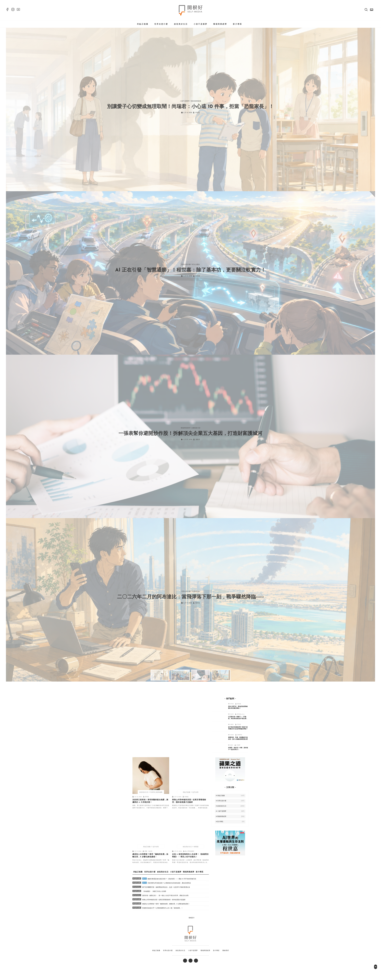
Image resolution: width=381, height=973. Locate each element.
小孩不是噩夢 (200, 24)
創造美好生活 (181, 24)
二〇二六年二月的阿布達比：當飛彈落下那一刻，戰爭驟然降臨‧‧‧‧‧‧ (190, 597)
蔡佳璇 (239, 703)
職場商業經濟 (220, 24)
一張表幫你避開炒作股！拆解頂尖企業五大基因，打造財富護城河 (190, 433)
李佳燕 (239, 724)
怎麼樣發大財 (195, 428)
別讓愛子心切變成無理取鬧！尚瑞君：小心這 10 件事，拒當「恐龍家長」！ (190, 106)
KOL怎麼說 (196, 264)
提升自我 (195, 792)
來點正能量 (142, 24)
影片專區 (237, 24)
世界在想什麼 (161, 24)
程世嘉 (197, 276)
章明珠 (147, 796)
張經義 (197, 603)
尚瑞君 (197, 112)
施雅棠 (197, 439)
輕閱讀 (196, 847)
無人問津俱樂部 (189, 851)
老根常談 (239, 734)
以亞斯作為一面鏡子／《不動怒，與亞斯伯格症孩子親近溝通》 (237, 718)
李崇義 (186, 796)
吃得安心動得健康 (156, 792)
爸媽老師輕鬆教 (196, 101)
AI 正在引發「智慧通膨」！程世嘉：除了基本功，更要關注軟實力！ (190, 270)
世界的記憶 (196, 591)
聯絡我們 (225, 950)
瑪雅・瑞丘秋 (148, 851)
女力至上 (137, 887)
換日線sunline (241, 714)
